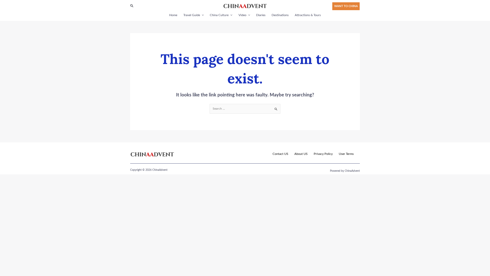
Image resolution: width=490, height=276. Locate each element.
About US (301, 153)
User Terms (346, 153)
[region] (50, 248)
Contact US (280, 153)
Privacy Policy (323, 153)
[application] (202, 15)
